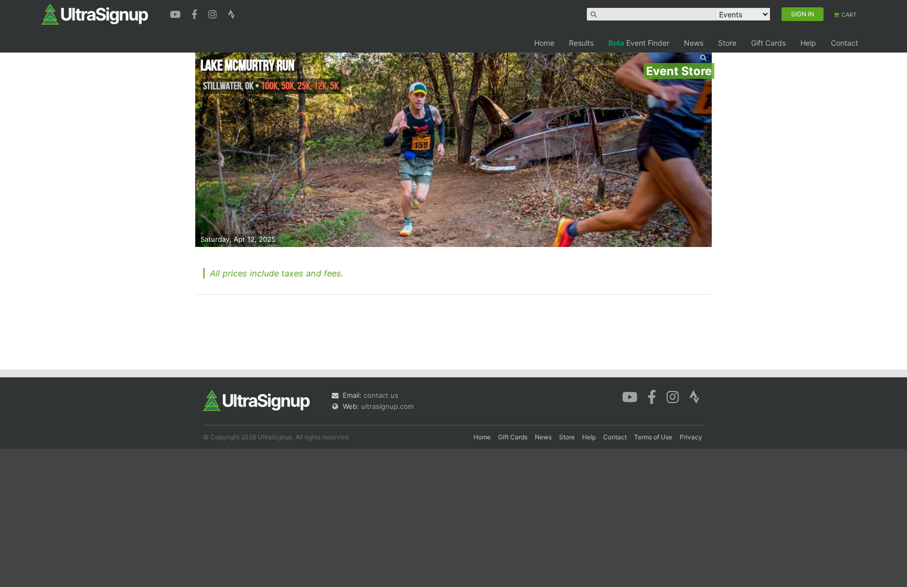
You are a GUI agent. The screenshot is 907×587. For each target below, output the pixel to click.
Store (727, 42)
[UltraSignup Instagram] (214, 13)
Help (808, 42)
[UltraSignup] (94, 13)
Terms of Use (653, 437)
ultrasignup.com (387, 406)
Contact (844, 42)
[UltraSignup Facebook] (195, 13)
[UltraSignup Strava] (231, 13)
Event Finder (638, 42)
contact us (381, 395)
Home (544, 42)
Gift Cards (768, 42)
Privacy (691, 437)
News (693, 42)
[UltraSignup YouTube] (176, 13)
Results (581, 42)
